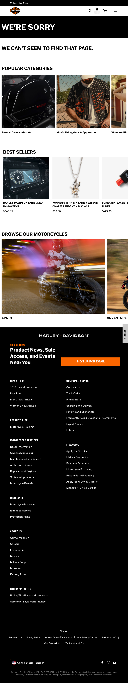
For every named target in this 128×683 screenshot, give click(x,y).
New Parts (16, 393)
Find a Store (73, 399)
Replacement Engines (23, 471)
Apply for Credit (75, 451)
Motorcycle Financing (79, 469)
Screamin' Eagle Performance (28, 601)
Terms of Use (15, 637)
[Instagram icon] (108, 663)
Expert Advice (74, 423)
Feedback (125, 334)
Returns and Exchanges (80, 411)
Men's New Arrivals (21, 399)
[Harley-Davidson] (64, 335)
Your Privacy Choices (87, 637)
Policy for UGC (109, 637)
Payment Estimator (77, 463)
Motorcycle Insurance (23, 504)
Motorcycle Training (22, 426)
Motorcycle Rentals (21, 483)
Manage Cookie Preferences (58, 637)
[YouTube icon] (115, 663)
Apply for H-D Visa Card (80, 481)
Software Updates (20, 477)
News (13, 556)
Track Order (73, 393)
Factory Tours (18, 574)
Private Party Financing (80, 475)
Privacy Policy (33, 637)
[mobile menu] (115, 11)
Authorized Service (21, 465)
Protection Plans (20, 516)
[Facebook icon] (102, 663)
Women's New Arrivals (23, 405)
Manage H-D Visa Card (79, 487)
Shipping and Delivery (79, 405)
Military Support (19, 562)
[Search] (90, 11)
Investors (15, 549)
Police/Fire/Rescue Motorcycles (29, 595)
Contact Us (73, 387)
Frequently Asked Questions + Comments (91, 417)
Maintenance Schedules (24, 458)
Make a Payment (76, 457)
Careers (14, 543)
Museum (15, 568)
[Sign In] (97, 10)
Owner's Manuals (20, 452)
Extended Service (20, 510)
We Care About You (74, 643)
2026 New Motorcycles (23, 387)
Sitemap (64, 631)
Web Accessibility (52, 643)
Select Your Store (20, 3)
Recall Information (21, 446)
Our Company (18, 537)
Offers (70, 430)
